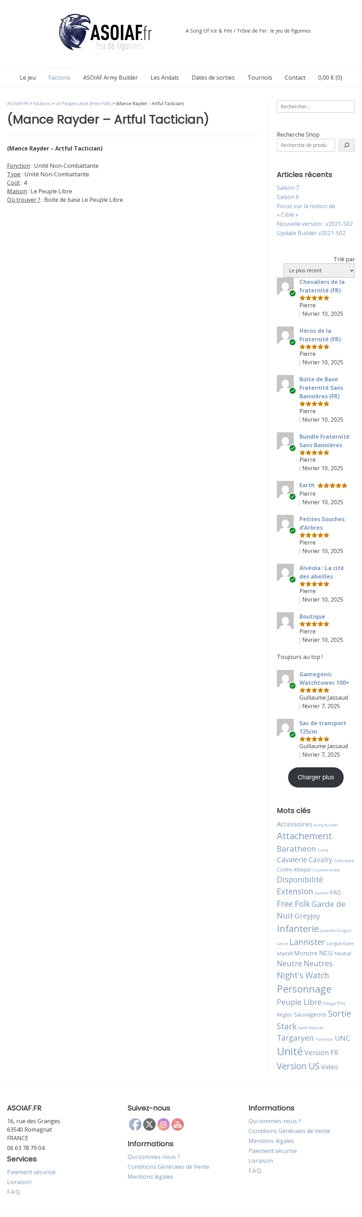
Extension (295, 891)
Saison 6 (288, 197)
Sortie (339, 1013)
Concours (344, 860)
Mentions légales (150, 1177)
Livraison (19, 1182)
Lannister (307, 942)
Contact (295, 77)
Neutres (318, 963)
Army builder (326, 825)
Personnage (304, 988)
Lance (282, 943)
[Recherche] (347, 145)
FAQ (335, 892)
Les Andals (165, 77)
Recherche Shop (298, 134)
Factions (59, 77)
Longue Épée (340, 943)
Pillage (329, 1003)
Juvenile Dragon (335, 930)
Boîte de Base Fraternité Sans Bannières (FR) (321, 387)
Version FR (321, 1052)
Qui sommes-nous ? (154, 1157)
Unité (290, 1051)
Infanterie (298, 928)
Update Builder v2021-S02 (311, 233)
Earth (307, 485)
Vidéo (329, 1067)
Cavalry (320, 859)
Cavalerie (292, 859)
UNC (342, 1038)
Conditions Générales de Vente (168, 1167)
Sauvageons (310, 1014)
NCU (326, 952)
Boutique (312, 616)
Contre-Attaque (294, 869)
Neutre (289, 963)
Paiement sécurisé (31, 1172)
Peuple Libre (299, 1002)
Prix (341, 1003)
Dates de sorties (213, 77)
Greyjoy (307, 916)
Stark (287, 1026)
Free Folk (293, 903)
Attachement (304, 835)
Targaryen (295, 1038)
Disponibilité (300, 879)
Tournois (259, 77)
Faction (321, 893)
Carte (322, 850)
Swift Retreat (310, 1027)
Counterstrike (326, 869)
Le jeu (28, 77)
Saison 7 (288, 188)
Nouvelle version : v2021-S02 (315, 224)
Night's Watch (303, 975)
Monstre (305, 953)
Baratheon (296, 848)
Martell (285, 953)
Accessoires (294, 824)
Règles (284, 1014)
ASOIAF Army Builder (110, 77)
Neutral (342, 953)
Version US (298, 1066)
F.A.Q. (14, 1192)
